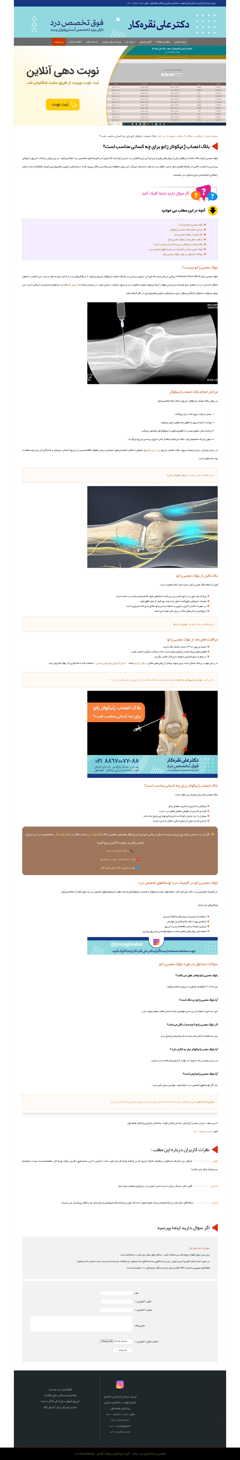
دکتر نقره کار (63, 834)
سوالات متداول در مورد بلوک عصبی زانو (183, 254)
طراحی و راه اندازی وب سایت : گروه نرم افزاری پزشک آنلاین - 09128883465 (120, 1453)
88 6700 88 (108, 859)
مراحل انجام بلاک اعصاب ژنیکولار (186, 229)
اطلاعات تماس (74, 41)
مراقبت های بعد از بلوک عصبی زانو (185, 239)
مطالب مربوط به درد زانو (170, 136)
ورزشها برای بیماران (111, 41)
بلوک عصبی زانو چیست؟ (191, 224)
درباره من (130, 41)
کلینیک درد (93, 834)
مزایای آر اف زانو (206, 1101)
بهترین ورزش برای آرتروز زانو (60, 1407)
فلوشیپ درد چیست (60, 1389)
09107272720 (120, 1420)
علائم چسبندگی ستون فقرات (60, 1395)
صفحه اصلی (180, 41)
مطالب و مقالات (163, 41)
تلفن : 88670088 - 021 (137, 3)
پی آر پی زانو (153, 450)
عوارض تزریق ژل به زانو (190, 679)
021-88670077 (120, 1432)
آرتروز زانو (72, 284)
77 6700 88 (127, 859)
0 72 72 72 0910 (117, 850)
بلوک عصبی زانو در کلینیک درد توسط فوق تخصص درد (176, 249)
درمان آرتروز (140, 663)
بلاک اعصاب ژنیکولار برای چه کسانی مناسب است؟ (178, 244)
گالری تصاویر (145, 41)
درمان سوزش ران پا (177, 475)
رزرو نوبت (58, 41)
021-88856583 (120, 1426)
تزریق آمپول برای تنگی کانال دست (60, 1401)
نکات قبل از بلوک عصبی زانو (189, 234)
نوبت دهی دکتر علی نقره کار (117, 867)
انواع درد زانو (180, 624)
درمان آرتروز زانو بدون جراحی (111, 663)
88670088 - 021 (202, 1131)
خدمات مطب (91, 41)
